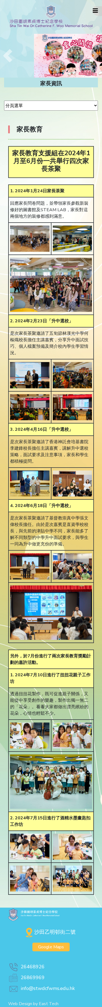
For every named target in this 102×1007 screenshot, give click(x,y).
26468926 (33, 966)
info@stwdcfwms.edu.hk (48, 988)
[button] (7, 56)
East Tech (48, 1004)
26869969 (33, 977)
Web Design (20, 1004)
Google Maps (51, 947)
